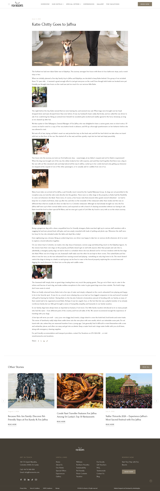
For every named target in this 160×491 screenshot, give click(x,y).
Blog (98, 476)
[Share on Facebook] (39, 341)
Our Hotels (57, 4)
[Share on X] (41, 341)
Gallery (100, 4)
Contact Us (100, 474)
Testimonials (101, 471)
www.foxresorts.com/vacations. (43, 336)
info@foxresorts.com (32, 472)
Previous (4, 401)
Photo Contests (81, 474)
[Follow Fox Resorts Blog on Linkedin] (29, 479)
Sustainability (81, 468)
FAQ (98, 468)
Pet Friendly (80, 471)
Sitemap (57, 488)
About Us (59, 465)
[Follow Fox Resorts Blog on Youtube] (37, 479)
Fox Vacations (112, 4)
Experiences (89, 4)
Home (58, 462)
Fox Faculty (101, 462)
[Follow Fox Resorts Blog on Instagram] (26, 479)
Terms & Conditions (35, 488)
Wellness (79, 462)
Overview (45, 4)
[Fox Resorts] (17, 4)
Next (156, 401)
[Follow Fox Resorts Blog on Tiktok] (33, 479)
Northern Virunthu (82, 465)
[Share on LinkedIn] (44, 341)
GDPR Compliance (47, 488)
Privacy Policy (23, 488)
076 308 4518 (95, 333)
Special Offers (72, 4)
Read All (146, 367)
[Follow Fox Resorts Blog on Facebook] (22, 479)
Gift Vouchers (101, 465)
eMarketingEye (136, 488)
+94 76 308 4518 (28, 469)
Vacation (79, 476)
